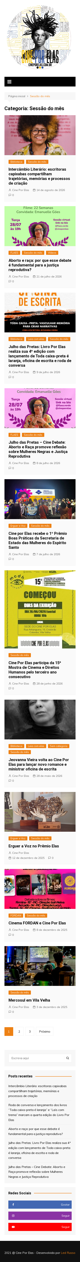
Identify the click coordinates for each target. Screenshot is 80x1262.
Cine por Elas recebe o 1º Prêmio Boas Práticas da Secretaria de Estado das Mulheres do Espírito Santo (38, 540)
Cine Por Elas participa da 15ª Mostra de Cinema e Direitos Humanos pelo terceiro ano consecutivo (35, 669)
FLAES (14, 252)
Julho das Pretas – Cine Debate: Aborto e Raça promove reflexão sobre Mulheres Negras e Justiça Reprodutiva (38, 449)
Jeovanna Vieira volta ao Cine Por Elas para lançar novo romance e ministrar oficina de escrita (39, 764)
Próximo (44, 1031)
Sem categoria (58, 746)
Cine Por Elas (20, 190)
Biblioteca (16, 161)
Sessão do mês (37, 161)
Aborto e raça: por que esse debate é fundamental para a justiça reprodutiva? (40, 265)
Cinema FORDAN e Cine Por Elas (37, 923)
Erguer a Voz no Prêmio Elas (34, 846)
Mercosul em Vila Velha (29, 1000)
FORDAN (15, 915)
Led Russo (68, 1253)
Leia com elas (36, 339)
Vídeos (52, 252)
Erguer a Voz (17, 525)
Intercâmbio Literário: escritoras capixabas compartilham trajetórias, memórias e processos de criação (39, 176)
